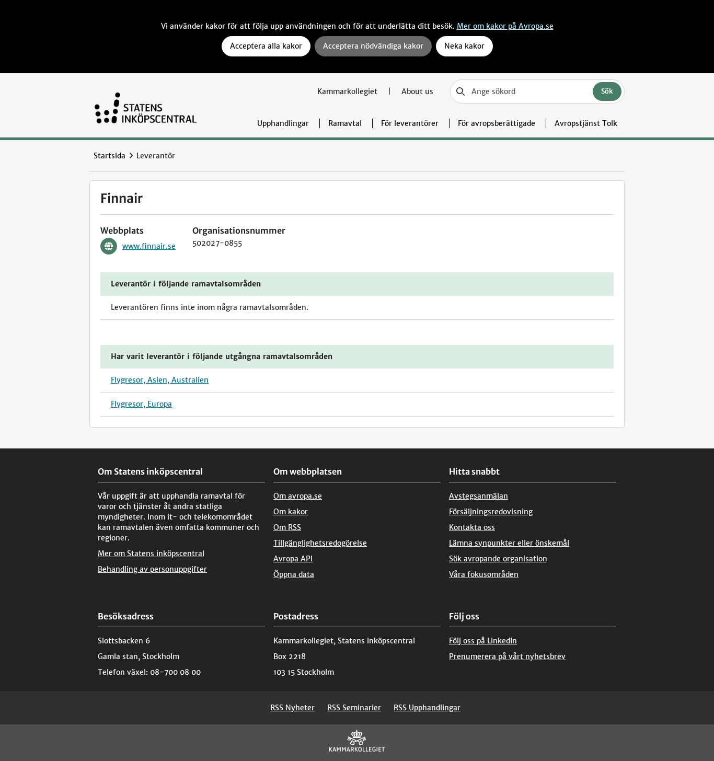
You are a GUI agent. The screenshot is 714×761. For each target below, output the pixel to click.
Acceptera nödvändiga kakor (373, 46)
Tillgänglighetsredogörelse (320, 543)
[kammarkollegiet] (357, 743)
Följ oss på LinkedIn (483, 640)
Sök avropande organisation (498, 558)
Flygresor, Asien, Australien (160, 380)
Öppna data (293, 574)
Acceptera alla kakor (266, 46)
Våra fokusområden (484, 574)
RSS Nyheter (292, 707)
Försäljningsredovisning (491, 511)
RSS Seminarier (354, 707)
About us (417, 91)
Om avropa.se (297, 496)
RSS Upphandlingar (427, 707)
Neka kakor (464, 46)
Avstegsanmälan (478, 496)
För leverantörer (410, 123)
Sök (607, 91)
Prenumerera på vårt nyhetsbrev (507, 656)
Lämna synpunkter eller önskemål (509, 543)
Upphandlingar (283, 123)
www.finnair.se (149, 246)
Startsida (109, 155)
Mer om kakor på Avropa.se (505, 26)
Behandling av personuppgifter (152, 569)
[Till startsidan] (145, 105)
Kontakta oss (472, 527)
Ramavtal (345, 123)
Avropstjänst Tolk (586, 123)
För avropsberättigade (496, 123)
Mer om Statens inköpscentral (151, 553)
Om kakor (290, 511)
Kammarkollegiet (348, 91)
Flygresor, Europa (141, 404)
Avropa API (293, 558)
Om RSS (287, 527)
